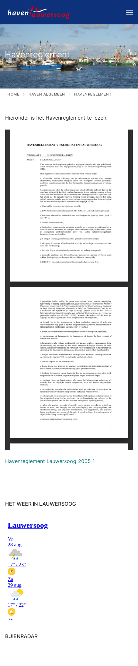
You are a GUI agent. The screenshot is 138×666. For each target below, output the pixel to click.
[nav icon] (129, 12)
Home (13, 94)
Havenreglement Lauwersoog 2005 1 (50, 461)
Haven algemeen (47, 94)
